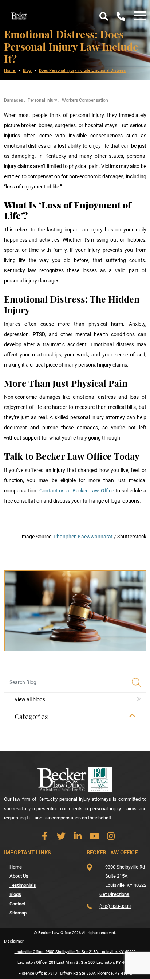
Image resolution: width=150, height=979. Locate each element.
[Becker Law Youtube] (94, 836)
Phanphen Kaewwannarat (83, 536)
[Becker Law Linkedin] (78, 836)
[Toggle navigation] (137, 16)
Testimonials (22, 885)
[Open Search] (103, 16)
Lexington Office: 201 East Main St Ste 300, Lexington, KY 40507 (75, 962)
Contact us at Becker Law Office (76, 491)
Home (15, 867)
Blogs (15, 894)
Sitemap (18, 913)
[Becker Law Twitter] (61, 836)
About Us (18, 876)
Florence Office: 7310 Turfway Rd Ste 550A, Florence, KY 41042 (75, 973)
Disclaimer (14, 941)
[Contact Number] (120, 16)
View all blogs (30, 699)
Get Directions (114, 894)
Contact (17, 903)
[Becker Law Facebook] (45, 836)
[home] (19, 16)
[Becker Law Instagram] (111, 836)
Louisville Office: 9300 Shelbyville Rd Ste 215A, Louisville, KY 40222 (75, 951)
